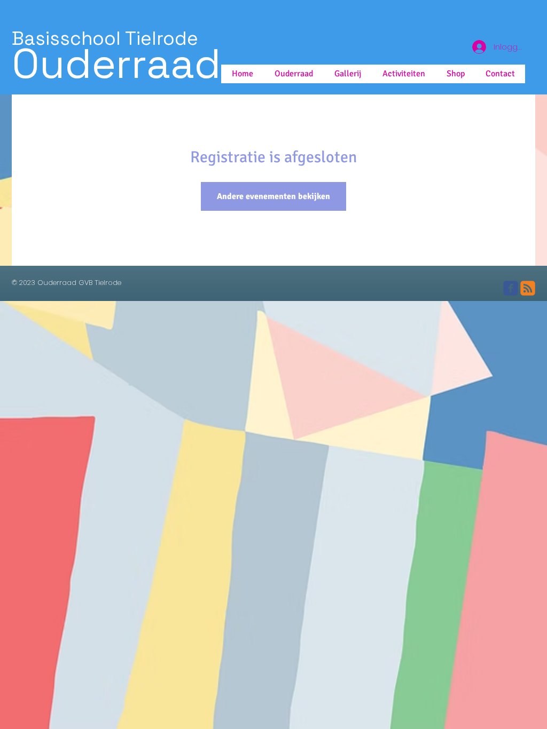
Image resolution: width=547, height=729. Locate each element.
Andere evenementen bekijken (273, 196)
